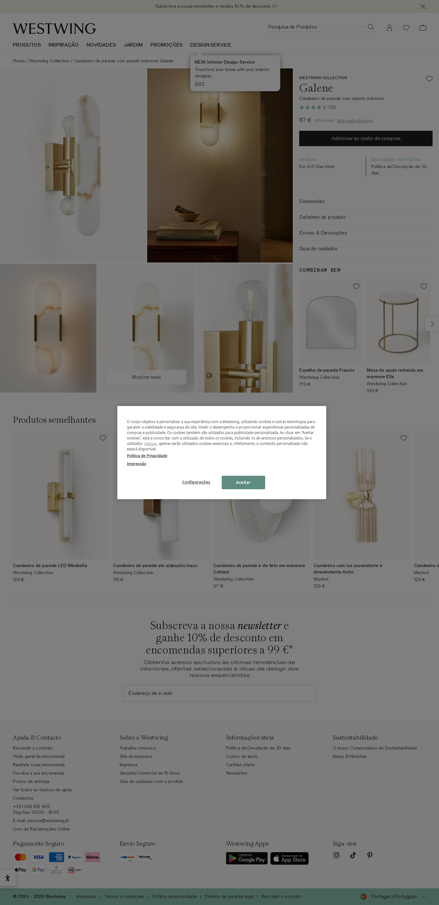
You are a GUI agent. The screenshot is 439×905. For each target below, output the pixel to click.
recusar (150, 443)
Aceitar (243, 482)
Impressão (136, 463)
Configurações (196, 482)
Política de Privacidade (147, 455)
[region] (221, 452)
